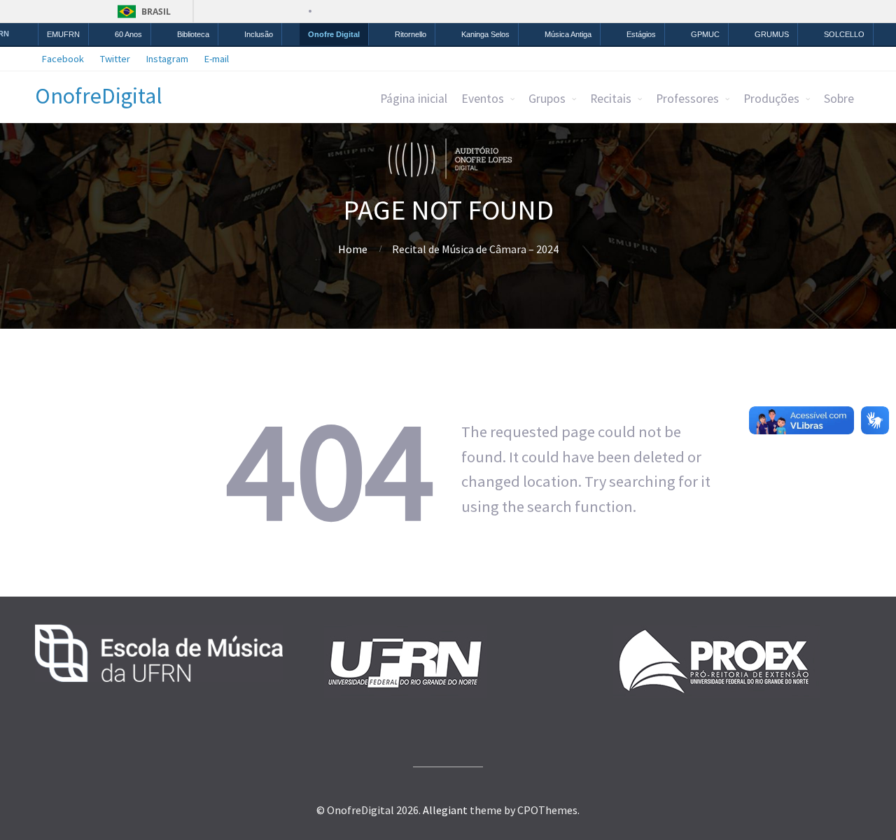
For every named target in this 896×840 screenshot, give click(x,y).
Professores (687, 98)
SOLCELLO (844, 34)
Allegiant (445, 810)
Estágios (641, 34)
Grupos (547, 98)
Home (353, 249)
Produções (771, 98)
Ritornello (410, 34)
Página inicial (413, 98)
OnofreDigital (98, 96)
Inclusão (258, 34)
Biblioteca (193, 34)
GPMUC (705, 34)
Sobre (839, 98)
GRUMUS (772, 34)
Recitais (610, 98)
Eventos (482, 98)
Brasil (156, 11)
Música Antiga (568, 34)
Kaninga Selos (485, 34)
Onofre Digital (334, 34)
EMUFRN (63, 34)
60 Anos (128, 34)
